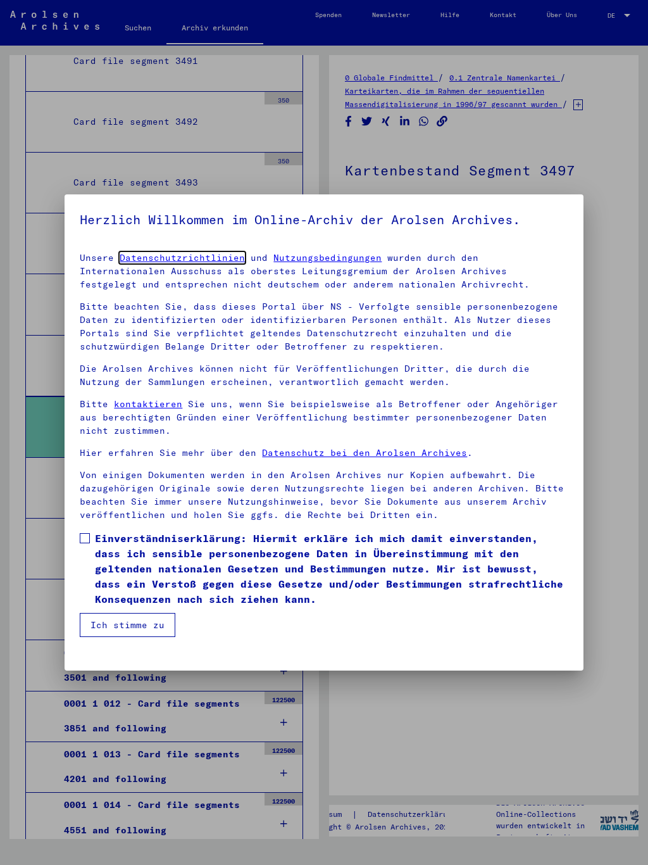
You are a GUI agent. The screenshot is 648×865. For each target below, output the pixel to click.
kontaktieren (148, 404)
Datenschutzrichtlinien (182, 257)
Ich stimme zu (127, 625)
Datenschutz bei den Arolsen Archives (364, 452)
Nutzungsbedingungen (327, 257)
